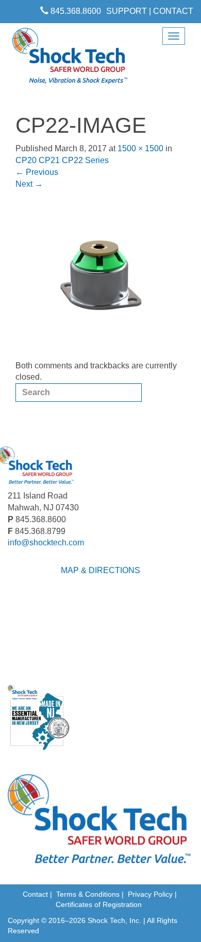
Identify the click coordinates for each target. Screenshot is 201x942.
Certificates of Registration (99, 904)
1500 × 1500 (140, 148)
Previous (36, 172)
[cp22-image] (100, 274)
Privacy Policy (150, 894)
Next (29, 184)
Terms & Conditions (88, 894)
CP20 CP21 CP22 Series (62, 160)
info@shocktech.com (46, 542)
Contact (35, 894)
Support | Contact (149, 11)
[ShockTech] (70, 59)
